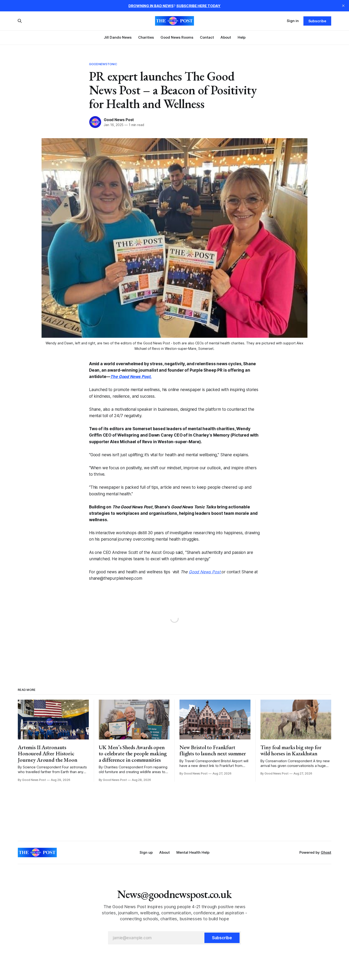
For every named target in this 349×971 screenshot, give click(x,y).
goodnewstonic (103, 64)
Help (241, 37)
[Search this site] (19, 21)
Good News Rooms (176, 37)
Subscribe (317, 21)
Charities (146, 37)
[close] (343, 5)
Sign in (293, 20)
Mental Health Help (192, 852)
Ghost (326, 852)
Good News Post (119, 119)
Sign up (146, 852)
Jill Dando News (118, 37)
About (226, 37)
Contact (207, 37)
